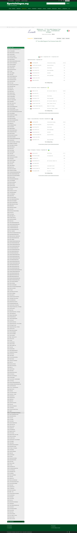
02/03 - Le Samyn (9, 71)
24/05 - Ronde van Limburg (11, 177)
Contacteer (10, 527)
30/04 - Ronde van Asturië (11, 133)
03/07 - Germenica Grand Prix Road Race (13, 296)
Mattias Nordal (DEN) (35, 80)
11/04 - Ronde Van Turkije (10, 116)
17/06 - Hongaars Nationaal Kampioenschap (13, 254)
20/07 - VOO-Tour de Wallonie (11, 333)
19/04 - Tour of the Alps (10, 126)
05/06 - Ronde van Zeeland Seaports (12, 202)
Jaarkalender (17, 0)
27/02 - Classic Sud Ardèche (11, 66)
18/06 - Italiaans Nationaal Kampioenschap (13, 266)
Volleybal (39, 8)
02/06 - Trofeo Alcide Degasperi (11, 192)
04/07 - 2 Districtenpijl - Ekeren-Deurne (12, 298)
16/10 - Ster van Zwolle (10, 510)
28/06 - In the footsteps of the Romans (12, 291)
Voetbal (13, 8)
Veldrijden (18, 8)
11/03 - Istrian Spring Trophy (11, 86)
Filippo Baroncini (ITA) (35, 75)
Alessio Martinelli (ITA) (35, 70)
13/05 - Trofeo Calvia (10, 153)
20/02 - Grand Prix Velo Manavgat (12, 62)
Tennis (29, 8)
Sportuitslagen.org (11, 3)
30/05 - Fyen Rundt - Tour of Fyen (12, 190)
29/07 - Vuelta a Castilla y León (11, 345)
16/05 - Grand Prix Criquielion (11, 160)
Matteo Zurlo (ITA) (35, 90)
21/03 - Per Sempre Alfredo (11, 96)
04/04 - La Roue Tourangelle (11, 108)
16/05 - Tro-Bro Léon (10, 163)
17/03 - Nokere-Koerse (10, 91)
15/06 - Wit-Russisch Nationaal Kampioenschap (13, 232)
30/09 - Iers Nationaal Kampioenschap (12, 468)
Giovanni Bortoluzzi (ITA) (36, 108)
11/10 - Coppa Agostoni (10, 503)
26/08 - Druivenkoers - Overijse (11, 394)
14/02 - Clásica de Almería (11, 59)
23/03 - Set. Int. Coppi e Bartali (11, 99)
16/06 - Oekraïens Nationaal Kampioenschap (13, 244)
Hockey (44, 8)
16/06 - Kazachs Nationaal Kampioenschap (13, 242)
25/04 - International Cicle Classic (12, 131)
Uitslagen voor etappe (38, 38)
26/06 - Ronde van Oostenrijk (11, 288)
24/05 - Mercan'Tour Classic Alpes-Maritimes (13, 175)
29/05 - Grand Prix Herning (11, 185)
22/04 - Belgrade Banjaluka (11, 128)
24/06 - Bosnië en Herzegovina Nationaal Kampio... (14, 286)
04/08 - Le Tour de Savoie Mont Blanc (12, 357)
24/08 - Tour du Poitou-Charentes (12, 392)
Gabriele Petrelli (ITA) (35, 165)
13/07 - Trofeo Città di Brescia (11, 313)
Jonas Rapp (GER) (35, 62)
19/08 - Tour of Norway (10, 380)
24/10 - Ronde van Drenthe (11, 518)
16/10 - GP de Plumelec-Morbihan (12, 508)
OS (69, 8)
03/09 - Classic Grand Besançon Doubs (12, 414)
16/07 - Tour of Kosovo (10, 320)
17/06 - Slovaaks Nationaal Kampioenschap (13, 256)
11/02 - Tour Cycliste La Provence (12, 57)
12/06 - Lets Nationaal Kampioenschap (12, 227)
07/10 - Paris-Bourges (10, 496)
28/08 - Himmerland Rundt (11, 397)
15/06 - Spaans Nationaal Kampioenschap (13, 237)
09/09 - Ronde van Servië (10, 426)
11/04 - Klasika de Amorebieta (11, 118)
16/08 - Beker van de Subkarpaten (12, 375)
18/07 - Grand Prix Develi (10, 328)
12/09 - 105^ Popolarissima (11, 429)
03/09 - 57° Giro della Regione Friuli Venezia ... (14, 412)
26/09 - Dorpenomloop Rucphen (11, 459)
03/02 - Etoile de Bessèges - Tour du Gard (13, 52)
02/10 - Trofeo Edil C (10, 476)
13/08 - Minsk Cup (9, 367)
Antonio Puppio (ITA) (35, 67)
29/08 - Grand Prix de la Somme (11, 402)
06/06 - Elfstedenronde (10, 205)
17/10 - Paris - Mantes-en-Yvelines (12, 515)
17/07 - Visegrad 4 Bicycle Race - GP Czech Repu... (14, 323)
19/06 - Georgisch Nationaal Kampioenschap (13, 271)
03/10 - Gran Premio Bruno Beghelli (12, 483)
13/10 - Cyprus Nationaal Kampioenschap (13, 505)
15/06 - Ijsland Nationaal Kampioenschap (13, 234)
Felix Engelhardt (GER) (35, 170)
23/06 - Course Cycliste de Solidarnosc (12, 281)
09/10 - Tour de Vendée (10, 498)
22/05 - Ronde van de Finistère (11, 168)
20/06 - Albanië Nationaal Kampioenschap (13, 276)
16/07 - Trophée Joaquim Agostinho (12, 318)
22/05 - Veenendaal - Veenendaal (11, 170)
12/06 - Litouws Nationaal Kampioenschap (13, 222)
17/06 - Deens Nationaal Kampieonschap (13, 251)
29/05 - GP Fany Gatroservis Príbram (12, 187)
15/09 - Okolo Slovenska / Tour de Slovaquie (13, 439)
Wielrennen (24, 8)
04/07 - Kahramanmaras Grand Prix (12, 301)
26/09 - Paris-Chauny (10, 461)
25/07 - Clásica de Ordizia (11, 343)
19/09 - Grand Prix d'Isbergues (11, 451)
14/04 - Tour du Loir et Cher (11, 121)
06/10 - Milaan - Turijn (10, 491)
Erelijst (63, 38)
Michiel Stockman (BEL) (36, 155)
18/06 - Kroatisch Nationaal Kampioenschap (13, 261)
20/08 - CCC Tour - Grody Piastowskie (12, 387)
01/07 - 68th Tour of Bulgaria (11, 293)
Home (10, 8)
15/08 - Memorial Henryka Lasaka (12, 372)
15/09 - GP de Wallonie (10, 441)
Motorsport (54, 8)
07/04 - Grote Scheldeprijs (11, 113)
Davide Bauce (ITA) (35, 158)
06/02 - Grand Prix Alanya (10, 54)
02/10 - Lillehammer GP (10, 478)
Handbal (49, 8)
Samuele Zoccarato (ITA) (36, 168)
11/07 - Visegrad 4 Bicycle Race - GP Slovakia (13, 311)
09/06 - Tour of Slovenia (10, 214)
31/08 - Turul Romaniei (10, 407)
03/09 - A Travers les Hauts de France (12, 409)
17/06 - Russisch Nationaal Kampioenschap (13, 249)
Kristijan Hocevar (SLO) (35, 72)
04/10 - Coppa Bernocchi (10, 486)
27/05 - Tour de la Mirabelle (11, 180)
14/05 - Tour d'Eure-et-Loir (11, 155)
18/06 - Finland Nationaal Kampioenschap (13, 264)
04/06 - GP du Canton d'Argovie (11, 197)
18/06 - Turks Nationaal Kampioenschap (12, 259)
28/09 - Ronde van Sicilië (10, 463)
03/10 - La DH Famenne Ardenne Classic (13, 481)
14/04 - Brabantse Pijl (10, 123)
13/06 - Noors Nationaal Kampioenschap (12, 229)
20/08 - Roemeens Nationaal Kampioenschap (13, 382)
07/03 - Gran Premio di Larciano (11, 79)
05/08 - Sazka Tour (10, 362)
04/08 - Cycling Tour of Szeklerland (12, 360)
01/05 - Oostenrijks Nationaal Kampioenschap (13, 138)
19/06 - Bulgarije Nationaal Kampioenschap (13, 274)
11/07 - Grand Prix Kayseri (11, 308)
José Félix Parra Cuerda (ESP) (36, 65)
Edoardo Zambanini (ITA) (36, 100)
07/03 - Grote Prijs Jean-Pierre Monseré (12, 84)
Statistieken (59, 38)
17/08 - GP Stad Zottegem (11, 377)
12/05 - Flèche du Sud (10, 148)
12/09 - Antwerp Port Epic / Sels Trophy (12, 434)
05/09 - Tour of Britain (10, 419)
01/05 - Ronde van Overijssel (11, 136)
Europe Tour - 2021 (10, 47)
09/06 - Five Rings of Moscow (11, 217)
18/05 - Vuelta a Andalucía (11, 165)
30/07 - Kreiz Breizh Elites (10, 348)
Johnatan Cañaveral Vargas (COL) (37, 105)
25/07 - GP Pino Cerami (10, 338)
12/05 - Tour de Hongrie (10, 150)
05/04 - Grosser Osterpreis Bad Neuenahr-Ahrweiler (14, 111)
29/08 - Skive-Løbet (10, 404)
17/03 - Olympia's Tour (10, 89)
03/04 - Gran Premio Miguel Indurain (12, 106)
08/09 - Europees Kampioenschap (12, 422)
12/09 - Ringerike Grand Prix (11, 431)
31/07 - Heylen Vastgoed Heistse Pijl (12, 350)
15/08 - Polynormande (10, 370)
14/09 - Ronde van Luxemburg (11, 436)
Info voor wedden (11, 0)
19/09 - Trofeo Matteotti (10, 449)
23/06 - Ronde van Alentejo (11, 283)
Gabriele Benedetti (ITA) (35, 160)
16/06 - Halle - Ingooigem (10, 239)
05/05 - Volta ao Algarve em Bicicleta (12, 145)
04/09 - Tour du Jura (10, 417)
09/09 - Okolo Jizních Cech (11, 424)
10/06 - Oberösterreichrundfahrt (11, 219)
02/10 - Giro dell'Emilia (10, 473)
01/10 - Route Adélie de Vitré (11, 471)
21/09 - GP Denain (10, 456)
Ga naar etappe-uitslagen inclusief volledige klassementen (48, 113)
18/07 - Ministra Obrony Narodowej (12, 330)
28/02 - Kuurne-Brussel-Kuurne (11, 69)
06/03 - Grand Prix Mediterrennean (12, 76)
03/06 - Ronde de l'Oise (10, 195)
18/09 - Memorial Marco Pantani (11, 446)
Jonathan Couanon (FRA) (36, 103)
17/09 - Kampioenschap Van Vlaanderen (12, 444)
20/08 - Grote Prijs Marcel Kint (11, 385)
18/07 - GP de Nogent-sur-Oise (11, 325)
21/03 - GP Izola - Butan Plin (11, 94)
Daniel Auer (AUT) (35, 153)
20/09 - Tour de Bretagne (10, 454)
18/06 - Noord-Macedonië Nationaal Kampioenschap (14, 269)
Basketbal (34, 8)
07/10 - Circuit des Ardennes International (13, 493)
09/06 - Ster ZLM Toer (10, 212)
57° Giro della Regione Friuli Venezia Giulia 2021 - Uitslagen (25, 27)
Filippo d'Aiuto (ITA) (35, 93)
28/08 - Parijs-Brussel (10, 399)
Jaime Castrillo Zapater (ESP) (36, 134)
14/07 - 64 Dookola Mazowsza (11, 316)
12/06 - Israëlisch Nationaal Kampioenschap (13, 224)
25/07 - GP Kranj (9, 340)
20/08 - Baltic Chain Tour (10, 389)
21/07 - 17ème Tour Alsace (11, 335)
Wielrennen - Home (10, 45)
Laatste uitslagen (24, 0)
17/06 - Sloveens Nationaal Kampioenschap (13, 246)
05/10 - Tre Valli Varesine (10, 488)
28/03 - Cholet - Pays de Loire (11, 103)
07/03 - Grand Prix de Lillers (11, 81)
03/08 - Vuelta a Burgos (10, 355)
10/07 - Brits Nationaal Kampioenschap (12, 303)
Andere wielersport (10, 521)
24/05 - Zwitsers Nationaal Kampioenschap (13, 173)
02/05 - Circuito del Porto (10, 140)
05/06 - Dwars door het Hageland (12, 200)
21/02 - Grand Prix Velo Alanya (11, 64)
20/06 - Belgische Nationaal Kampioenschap (13, 279)
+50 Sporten (64, 8)
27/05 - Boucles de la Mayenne (11, 182)
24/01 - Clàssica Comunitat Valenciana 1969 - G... (14, 49)
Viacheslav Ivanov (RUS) (36, 77)
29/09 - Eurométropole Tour (11, 466)
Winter (59, 8)
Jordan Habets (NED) (35, 163)
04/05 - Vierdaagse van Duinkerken (12, 143)
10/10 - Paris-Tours (10, 500)
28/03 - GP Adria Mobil (10, 101)
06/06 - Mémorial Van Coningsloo (11, 207)
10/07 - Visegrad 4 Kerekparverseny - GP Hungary (14, 306)
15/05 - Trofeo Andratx (10, 158)
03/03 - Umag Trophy (10, 74)
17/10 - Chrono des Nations (11, 513)
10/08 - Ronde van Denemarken (11, 365)
